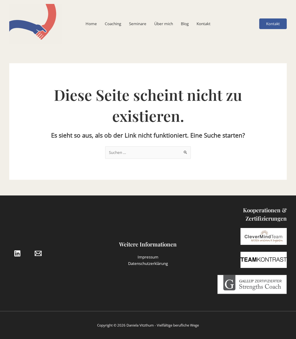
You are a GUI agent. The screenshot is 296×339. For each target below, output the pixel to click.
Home (91, 23)
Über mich (163, 23)
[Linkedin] (17, 253)
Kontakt (203, 23)
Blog (185, 23)
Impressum (148, 257)
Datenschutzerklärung (148, 263)
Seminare (137, 23)
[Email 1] (38, 253)
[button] (273, 23)
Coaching (113, 23)
